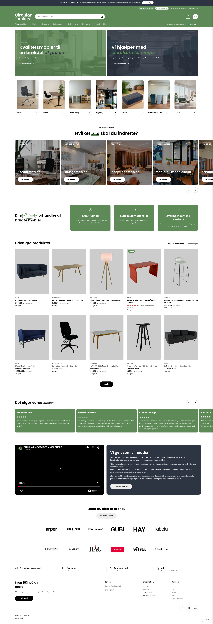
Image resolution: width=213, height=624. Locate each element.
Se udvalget (147, 3)
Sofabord (93, 363)
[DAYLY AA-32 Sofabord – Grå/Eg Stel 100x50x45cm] (106, 337)
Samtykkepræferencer (22, 615)
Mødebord (56, 297)
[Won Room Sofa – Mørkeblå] (32, 271)
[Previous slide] (188, 190)
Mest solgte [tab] (192, 244)
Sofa (17, 297)
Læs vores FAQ (24, 571)
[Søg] (101, 16)
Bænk (129, 297)
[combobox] (70, 16)
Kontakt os (117, 571)
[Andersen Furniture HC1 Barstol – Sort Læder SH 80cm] (144, 337)
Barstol (167, 297)
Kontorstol (57, 363)
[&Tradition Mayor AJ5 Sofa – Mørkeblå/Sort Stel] (32, 337)
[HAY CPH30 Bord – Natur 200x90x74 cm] (69, 271)
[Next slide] (195, 190)
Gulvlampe (94, 297)
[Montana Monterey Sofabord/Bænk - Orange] (144, 271)
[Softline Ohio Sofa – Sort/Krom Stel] (181, 337)
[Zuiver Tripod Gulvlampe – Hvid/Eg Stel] (106, 271)
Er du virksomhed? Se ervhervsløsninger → (184, 8)
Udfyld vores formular (73, 571)
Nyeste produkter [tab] (176, 244)
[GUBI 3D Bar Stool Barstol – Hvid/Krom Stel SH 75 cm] (181, 271)
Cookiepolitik (19, 618)
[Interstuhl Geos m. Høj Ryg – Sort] (69, 337)
